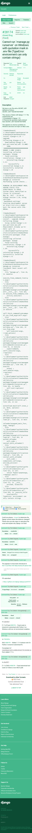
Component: (7, 68)
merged (12, 98)
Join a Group (4, 727)
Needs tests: (5, 87)
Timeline (26, 20)
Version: (19, 68)
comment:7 (4, 586)
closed (5, 35)
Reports (17, 20)
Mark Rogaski (25, 64)
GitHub (3, 766)
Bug (11, 35)
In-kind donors (6, 810)
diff (5, 570)
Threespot (5, 817)
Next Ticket (25, 27)
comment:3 (4, 539)
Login (4, 15)
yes (10, 82)
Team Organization (6, 707)
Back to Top (16, 688)
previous (26, 569)
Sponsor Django (5, 786)
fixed (5, 38)
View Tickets (7, 20)
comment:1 (4, 514)
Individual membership (7, 736)
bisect (16, 517)
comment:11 (5, 657)
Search (11, 23)
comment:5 (4, 560)
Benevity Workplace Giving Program (11, 793)
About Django (5, 703)
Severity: (6, 74)
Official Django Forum (7, 754)
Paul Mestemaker (13, 64)
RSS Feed (17, 679)
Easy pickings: (6, 93)
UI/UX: (19, 93)
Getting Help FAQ (5, 749)
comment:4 (4, 549)
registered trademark (15, 828)
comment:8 (4, 594)
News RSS (4, 773)
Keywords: (20, 74)
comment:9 (4, 610)
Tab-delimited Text (16, 684)
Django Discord (5, 751)
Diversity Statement (6, 714)
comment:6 (4, 575)
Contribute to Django (6, 729)
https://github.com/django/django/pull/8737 (17, 582)
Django (5, 3)
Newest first (17, 507)
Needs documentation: (21, 83)
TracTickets (12, 674)
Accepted (26, 78)
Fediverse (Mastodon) (7, 771)
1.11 (24, 68)
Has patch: (5, 83)
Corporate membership (7, 788)
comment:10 (5, 634)
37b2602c (7, 639)
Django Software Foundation (9, 710)
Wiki (4, 23)
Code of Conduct (5, 712)
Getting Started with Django (8, 705)
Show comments (10, 509)
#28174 (7, 32)
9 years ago (23, 30)
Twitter (3, 769)
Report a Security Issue (7, 734)
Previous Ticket (15, 27)
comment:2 (4, 528)
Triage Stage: (19, 78)
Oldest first (8, 507)
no (24, 82)
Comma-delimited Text (16, 682)
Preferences (12, 15)
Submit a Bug (4, 732)
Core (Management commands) (14, 69)
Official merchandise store (8, 790)
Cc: (4, 78)
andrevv (5, 822)
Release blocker (12, 74)
